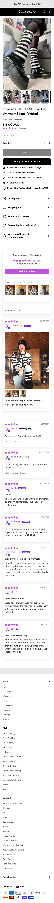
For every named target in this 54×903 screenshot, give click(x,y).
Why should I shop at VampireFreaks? (18, 236)
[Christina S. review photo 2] (8, 393)
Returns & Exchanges (18, 216)
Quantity (7, 143)
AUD (22, 887)
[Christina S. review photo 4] (22, 393)
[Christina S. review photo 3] (15, 393)
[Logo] (27, 11)
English (6, 887)
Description (13, 198)
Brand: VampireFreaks (12, 119)
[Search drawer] (45, 12)
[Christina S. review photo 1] (27, 360)
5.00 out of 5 (34, 260)
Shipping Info (14, 207)
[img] (11, 321)
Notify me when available (27, 161)
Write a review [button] (27, 271)
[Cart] (50, 12)
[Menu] (3, 12)
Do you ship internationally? (22, 225)
